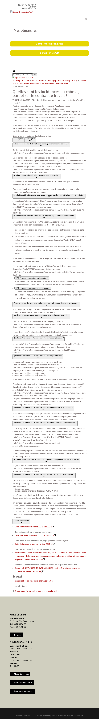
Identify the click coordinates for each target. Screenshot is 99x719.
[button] (41, 145)
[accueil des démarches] (14, 72)
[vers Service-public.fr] (23, 77)
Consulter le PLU (49, 53)
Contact (32, 7)
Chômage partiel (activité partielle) (62, 80)
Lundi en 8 (63, 715)
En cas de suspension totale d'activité (33, 278)
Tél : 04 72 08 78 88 (27, 5)
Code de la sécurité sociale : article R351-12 (33, 544)
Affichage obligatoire (24, 691)
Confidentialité (76, 715)
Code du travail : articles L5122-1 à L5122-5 (33, 527)
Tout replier (18, 139)
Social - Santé (38, 80)
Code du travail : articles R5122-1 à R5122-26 (34, 535)
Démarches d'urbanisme (49, 43)
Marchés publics (21, 674)
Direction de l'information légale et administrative (37, 591)
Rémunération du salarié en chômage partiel (33, 581)
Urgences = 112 (29, 8)
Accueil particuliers (21, 80)
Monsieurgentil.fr (50, 715)
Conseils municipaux (23, 682)
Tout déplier (30, 139)
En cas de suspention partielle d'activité (34, 288)
